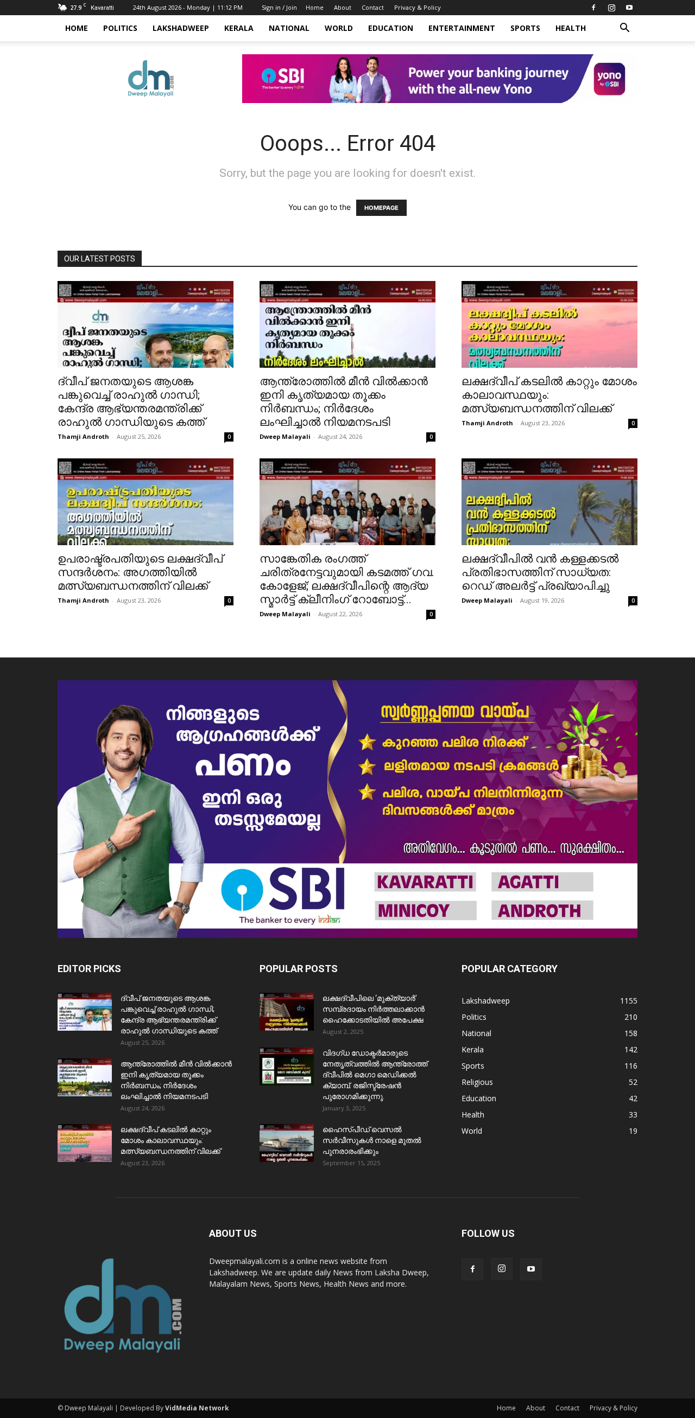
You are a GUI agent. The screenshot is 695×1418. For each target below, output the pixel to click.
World (339, 28)
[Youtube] (629, 7)
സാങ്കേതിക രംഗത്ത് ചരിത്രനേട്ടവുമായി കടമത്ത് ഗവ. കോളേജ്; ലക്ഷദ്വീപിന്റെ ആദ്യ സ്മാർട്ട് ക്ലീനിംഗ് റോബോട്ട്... (347, 579)
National (289, 28)
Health (570, 28)
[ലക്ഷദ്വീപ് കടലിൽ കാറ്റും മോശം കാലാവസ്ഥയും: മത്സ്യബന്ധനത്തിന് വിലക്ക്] (549, 324)
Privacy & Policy (417, 7)
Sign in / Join (279, 7)
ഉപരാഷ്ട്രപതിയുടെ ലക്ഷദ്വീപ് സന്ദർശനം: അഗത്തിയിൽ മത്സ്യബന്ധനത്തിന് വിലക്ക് (140, 572)
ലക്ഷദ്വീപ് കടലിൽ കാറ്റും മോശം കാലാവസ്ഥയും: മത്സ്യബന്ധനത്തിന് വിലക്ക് (170, 1140)
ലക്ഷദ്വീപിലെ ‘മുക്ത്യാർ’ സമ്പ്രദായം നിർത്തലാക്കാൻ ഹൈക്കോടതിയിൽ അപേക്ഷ (374, 1009)
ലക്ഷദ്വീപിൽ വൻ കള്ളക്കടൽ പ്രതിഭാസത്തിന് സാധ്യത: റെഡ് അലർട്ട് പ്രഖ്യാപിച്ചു (540, 572)
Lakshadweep (181, 28)
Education (390, 28)
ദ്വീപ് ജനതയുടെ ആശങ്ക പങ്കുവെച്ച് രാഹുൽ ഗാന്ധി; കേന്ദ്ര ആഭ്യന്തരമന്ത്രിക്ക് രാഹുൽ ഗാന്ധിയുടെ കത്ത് (131, 402)
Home (315, 7)
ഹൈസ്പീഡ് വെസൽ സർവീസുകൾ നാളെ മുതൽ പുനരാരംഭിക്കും (372, 1140)
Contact (373, 7)
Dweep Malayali (285, 436)
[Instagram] (611, 7)
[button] (624, 29)
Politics (120, 28)
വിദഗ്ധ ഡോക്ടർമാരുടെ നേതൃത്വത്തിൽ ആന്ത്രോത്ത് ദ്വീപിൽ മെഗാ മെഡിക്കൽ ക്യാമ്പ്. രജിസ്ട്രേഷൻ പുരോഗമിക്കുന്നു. (375, 1075)
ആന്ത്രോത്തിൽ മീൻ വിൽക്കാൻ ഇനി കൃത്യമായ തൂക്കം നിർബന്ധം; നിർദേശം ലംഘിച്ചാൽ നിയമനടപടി (344, 402)
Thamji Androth (83, 436)
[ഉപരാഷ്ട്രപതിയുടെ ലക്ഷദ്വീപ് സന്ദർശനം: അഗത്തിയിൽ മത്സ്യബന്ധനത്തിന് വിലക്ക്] (145, 501)
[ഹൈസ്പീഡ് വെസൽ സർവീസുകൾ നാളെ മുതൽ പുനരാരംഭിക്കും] (287, 1143)
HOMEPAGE (381, 208)
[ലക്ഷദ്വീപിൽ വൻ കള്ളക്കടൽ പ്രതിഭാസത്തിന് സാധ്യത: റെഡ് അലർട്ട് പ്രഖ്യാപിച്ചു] (549, 501)
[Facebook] (593, 7)
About (342, 7)
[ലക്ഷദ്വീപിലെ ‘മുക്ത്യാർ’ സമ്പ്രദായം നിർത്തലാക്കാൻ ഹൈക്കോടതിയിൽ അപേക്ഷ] (287, 1012)
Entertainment (461, 28)
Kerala (239, 28)
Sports (525, 28)
